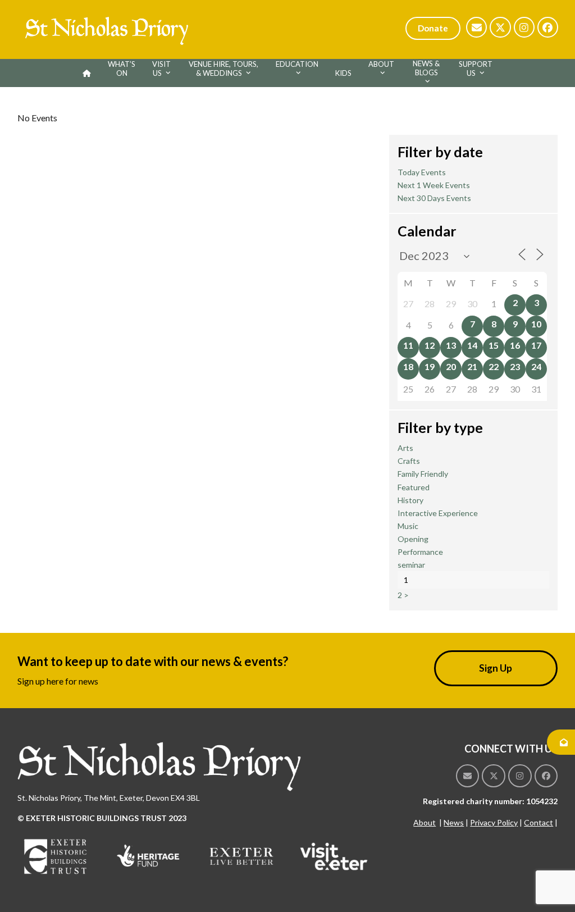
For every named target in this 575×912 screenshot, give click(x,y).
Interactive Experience (438, 513)
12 (430, 345)
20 (451, 366)
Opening (413, 539)
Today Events (422, 172)
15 (494, 345)
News (454, 822)
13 (451, 345)
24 (536, 366)
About (424, 822)
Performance (420, 552)
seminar (411, 564)
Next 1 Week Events (434, 185)
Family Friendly (423, 473)
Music (408, 526)
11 (408, 345)
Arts (405, 448)
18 (408, 366)
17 (536, 345)
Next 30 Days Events (434, 198)
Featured (414, 487)
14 (472, 345)
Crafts (409, 461)
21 (472, 366)
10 (536, 323)
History (410, 500)
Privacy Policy (494, 822)
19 (430, 366)
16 (515, 345)
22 (494, 366)
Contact (538, 822)
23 (515, 366)
